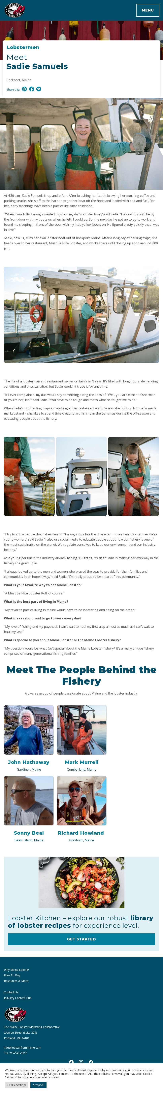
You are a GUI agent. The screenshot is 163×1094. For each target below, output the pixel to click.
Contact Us (11, 992)
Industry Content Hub (17, 998)
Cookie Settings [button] (16, 1085)
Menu (148, 10)
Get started (81, 939)
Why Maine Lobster (16, 970)
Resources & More (16, 981)
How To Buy (12, 975)
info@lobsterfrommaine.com (22, 1047)
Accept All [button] (38, 1085)
